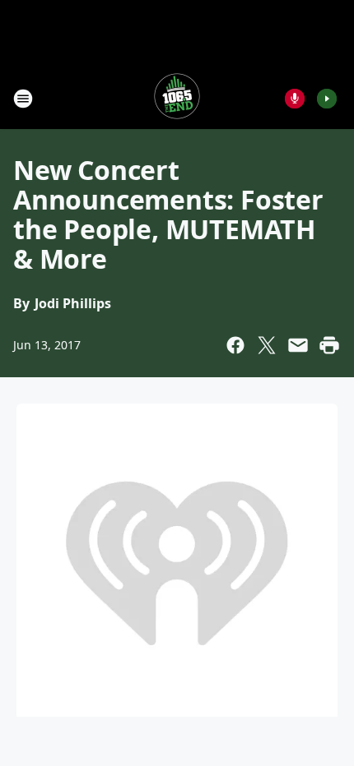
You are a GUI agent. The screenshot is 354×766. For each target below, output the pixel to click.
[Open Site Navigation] (23, 98)
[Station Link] (177, 98)
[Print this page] (329, 345)
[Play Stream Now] (327, 98)
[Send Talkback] (295, 98)
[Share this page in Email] (298, 345)
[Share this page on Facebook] (235, 345)
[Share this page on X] (266, 345)
